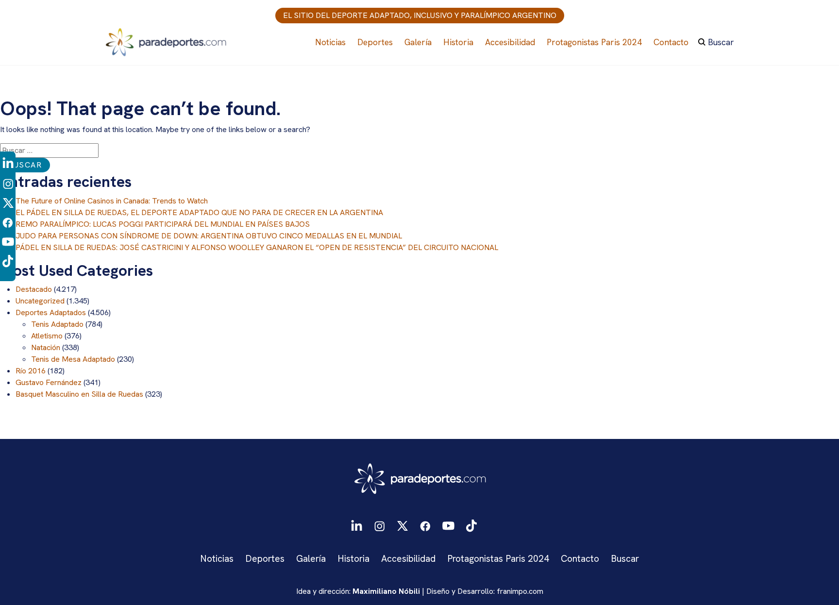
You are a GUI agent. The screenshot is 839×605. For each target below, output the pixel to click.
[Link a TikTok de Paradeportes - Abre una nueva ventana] (7, 260)
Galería (418, 42)
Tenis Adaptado (57, 324)
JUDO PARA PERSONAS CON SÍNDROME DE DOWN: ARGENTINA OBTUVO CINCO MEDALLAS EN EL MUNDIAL (209, 236)
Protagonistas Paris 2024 (594, 42)
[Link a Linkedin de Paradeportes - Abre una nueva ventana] (8, 163)
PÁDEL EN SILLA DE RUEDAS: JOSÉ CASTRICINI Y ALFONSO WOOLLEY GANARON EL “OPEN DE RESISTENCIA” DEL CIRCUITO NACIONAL (257, 247)
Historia (458, 42)
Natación (45, 347)
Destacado (34, 289)
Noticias (330, 42)
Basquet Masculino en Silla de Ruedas (79, 394)
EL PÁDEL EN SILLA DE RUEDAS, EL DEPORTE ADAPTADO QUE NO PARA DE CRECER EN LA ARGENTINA (199, 212)
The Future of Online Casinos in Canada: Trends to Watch (112, 201)
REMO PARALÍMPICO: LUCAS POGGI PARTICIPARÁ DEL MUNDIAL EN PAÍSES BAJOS (163, 224)
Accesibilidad (510, 42)
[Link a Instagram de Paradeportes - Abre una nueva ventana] (8, 183)
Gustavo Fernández (49, 382)
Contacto (671, 42)
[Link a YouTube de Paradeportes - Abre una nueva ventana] (8, 241)
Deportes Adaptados (51, 312)
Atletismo (47, 336)
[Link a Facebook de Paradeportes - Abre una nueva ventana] (7, 222)
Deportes (375, 42)
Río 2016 (31, 371)
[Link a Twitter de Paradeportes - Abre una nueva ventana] (8, 202)
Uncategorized (40, 301)
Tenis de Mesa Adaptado (73, 359)
